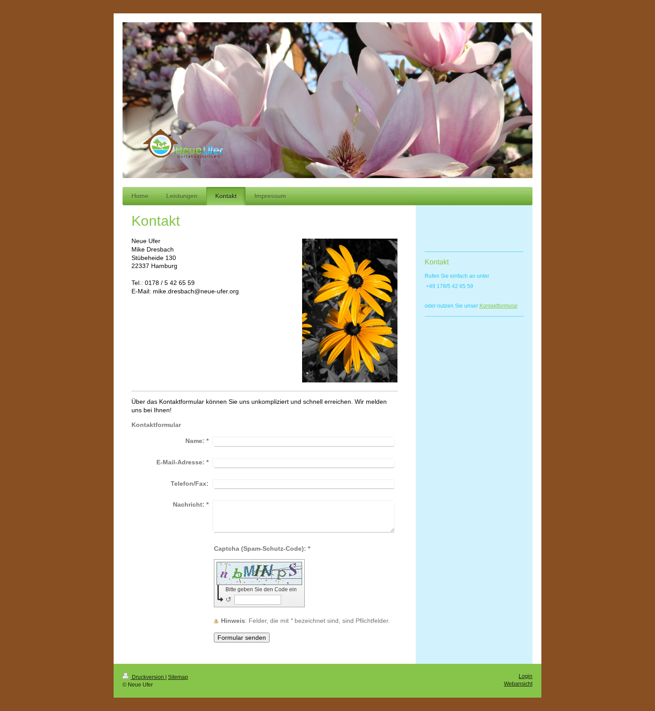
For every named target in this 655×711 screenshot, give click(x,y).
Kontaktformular (498, 306)
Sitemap (178, 677)
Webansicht (518, 684)
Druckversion (148, 677)
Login (525, 676)
